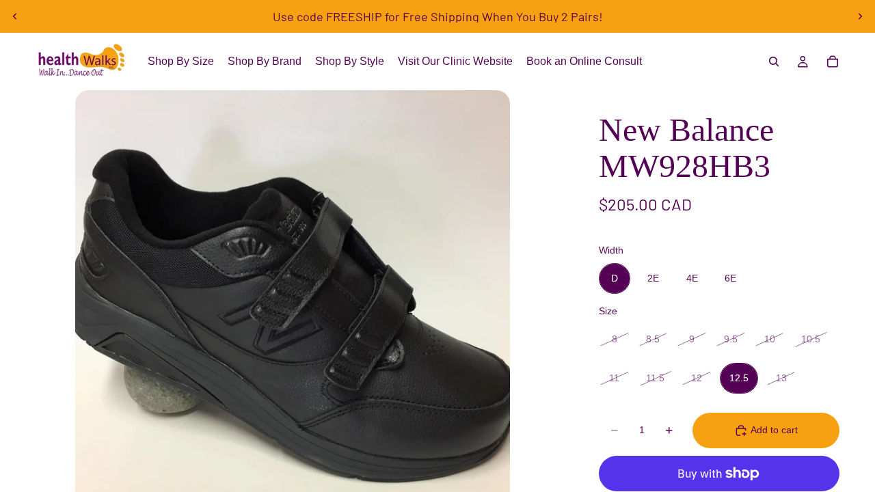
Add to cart (774, 429)
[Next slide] (860, 16)
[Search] (774, 61)
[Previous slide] (15, 16)
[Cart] (833, 61)
